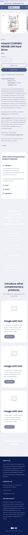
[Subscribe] (23, 455)
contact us (4, 114)
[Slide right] (17, 35)
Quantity (3, 56)
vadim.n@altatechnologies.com (14, 134)
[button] (2, 7)
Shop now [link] (9, 336)
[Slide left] (10, 35)
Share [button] (4, 145)
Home (1, 1)
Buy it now (14, 69)
